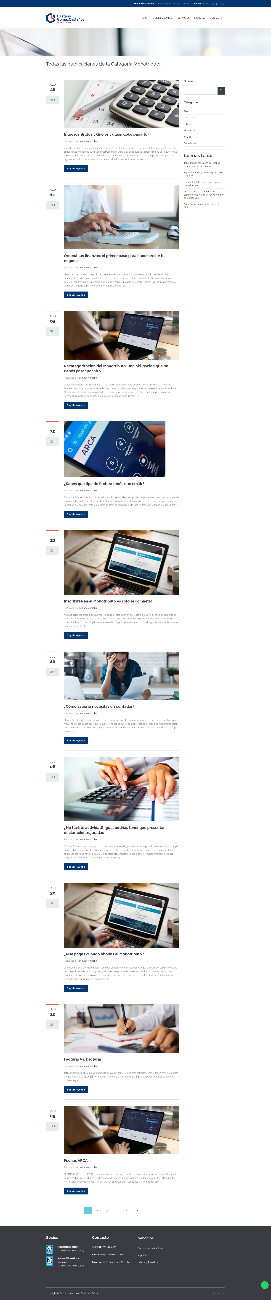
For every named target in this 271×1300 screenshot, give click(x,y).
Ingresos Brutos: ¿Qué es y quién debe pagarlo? (106, 134)
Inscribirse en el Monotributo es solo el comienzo (108, 601)
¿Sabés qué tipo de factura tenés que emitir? (104, 483)
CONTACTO (216, 17)
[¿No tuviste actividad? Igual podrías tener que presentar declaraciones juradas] (121, 789)
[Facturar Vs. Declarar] (121, 1028)
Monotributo (190, 130)
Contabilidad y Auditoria (150, 1248)
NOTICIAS (199, 17)
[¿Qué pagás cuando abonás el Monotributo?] (121, 915)
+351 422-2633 (109, 1247)
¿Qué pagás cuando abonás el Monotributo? (104, 954)
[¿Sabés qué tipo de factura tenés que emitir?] (114, 449)
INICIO (143, 17)
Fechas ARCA (76, 1160)
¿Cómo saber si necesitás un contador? (99, 706)
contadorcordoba (88, 141)
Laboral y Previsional (148, 1262)
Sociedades (190, 143)
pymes (187, 137)
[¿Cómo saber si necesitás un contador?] (121, 675)
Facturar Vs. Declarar (82, 1059)
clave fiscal (189, 117)
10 (127, 1210)
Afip (186, 111)
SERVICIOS (184, 17)
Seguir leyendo (76, 168)
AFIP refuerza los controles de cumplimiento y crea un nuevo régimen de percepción (204, 194)
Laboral (188, 124)
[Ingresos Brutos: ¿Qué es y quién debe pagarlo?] (121, 103)
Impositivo (143, 1255)
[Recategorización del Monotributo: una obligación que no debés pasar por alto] (121, 335)
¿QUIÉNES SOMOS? (162, 17)
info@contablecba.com (112, 1254)
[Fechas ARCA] (121, 1129)
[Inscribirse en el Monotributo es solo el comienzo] (121, 562)
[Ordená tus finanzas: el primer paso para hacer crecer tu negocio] (121, 217)
